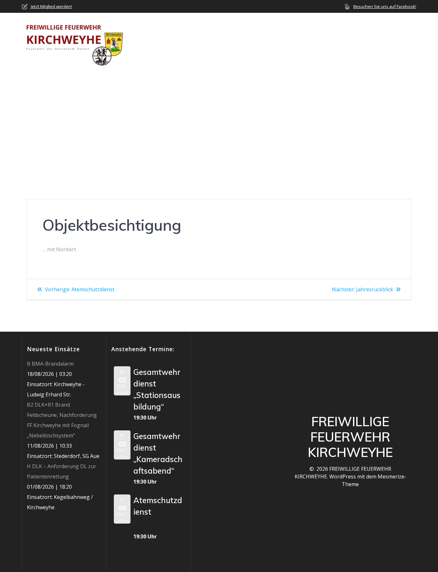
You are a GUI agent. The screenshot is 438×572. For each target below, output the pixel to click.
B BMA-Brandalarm (50, 363)
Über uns (191, 42)
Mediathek (338, 42)
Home (162, 42)
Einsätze (272, 42)
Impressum (402, 42)
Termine (304, 42)
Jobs (373, 42)
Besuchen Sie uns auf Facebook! (384, 6)
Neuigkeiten (234, 42)
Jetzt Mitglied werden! (51, 6)
